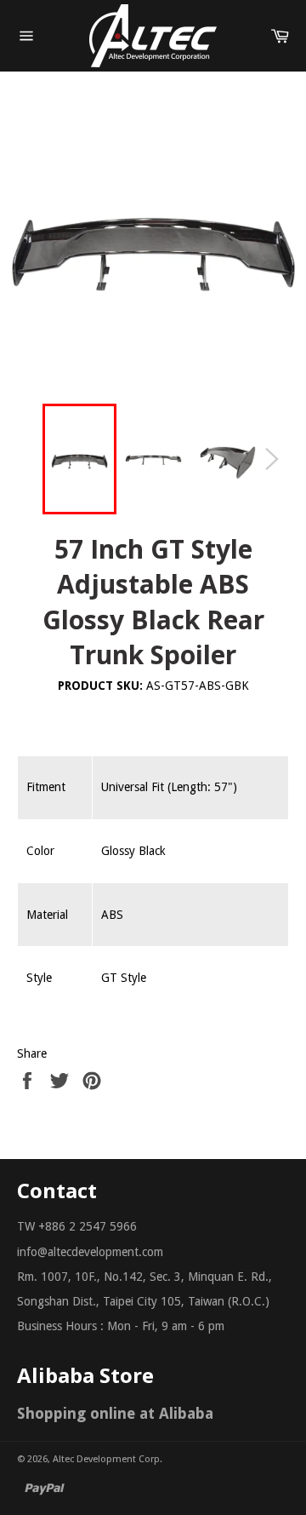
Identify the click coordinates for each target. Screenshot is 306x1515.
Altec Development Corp (106, 1459)
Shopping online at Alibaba (115, 1413)
